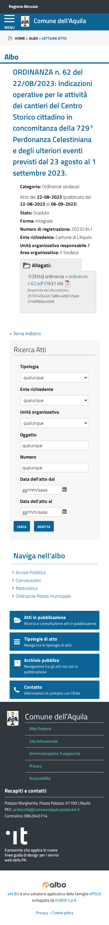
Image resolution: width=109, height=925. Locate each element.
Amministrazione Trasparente (54, 753)
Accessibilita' (40, 778)
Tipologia (29, 366)
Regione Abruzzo (23, 6)
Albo (33, 38)
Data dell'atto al (36, 501)
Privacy (35, 766)
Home (20, 38)
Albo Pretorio (40, 728)
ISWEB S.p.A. (66, 900)
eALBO (13, 894)
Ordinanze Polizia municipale (43, 595)
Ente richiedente (36, 389)
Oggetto (28, 434)
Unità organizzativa (39, 411)
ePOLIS (95, 894)
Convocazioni (28, 580)
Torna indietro (27, 333)
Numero (28, 456)
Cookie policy (63, 913)
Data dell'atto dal (37, 478)
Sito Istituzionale (43, 741)
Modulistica (26, 588)
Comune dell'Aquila (60, 21)
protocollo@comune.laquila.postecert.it (46, 809)
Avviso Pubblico (31, 572)
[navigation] (9, 22)
